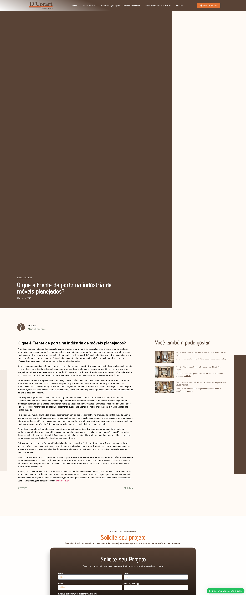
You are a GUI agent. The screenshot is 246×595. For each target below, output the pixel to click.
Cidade (61, 584)
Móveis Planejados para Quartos (158, 5)
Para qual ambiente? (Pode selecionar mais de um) (77, 594)
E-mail (126, 573)
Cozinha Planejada (89, 5)
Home (74, 5)
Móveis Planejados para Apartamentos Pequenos (120, 5)
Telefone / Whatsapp (132, 584)
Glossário (179, 5)
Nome (60, 573)
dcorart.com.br (62, 481)
